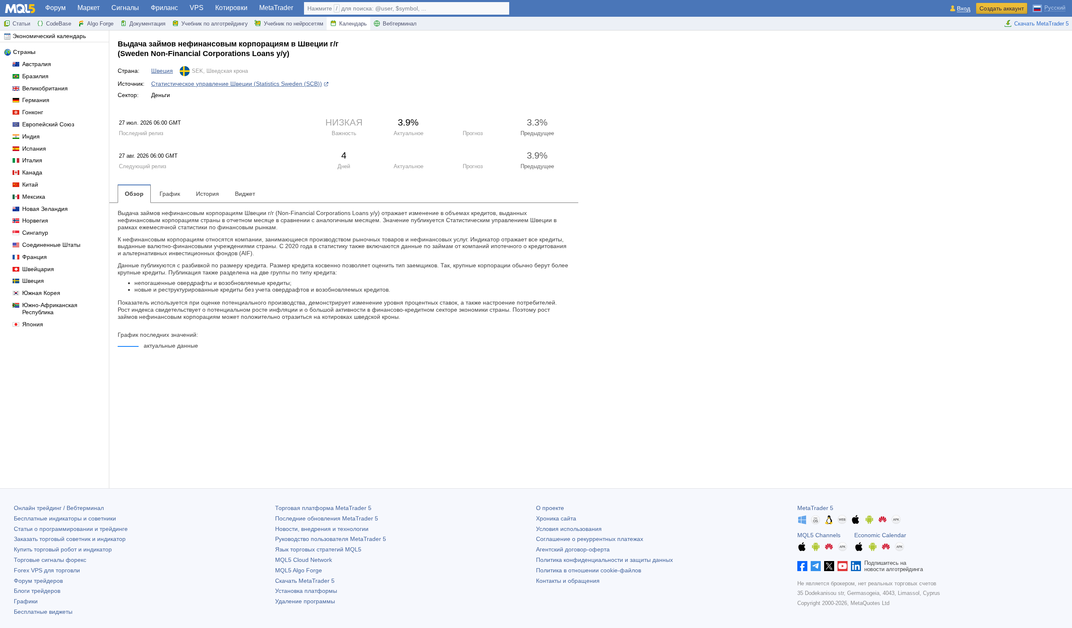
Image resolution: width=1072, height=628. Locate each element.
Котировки (231, 7)
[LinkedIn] (856, 566)
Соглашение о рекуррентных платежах (589, 539)
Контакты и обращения (568, 580)
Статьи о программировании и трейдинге (71, 528)
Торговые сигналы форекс (50, 559)
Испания (34, 148)
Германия (35, 100)
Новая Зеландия (45, 208)
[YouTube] (843, 566)
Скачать (305, 580)
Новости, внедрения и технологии (321, 528)
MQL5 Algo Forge (298, 570)
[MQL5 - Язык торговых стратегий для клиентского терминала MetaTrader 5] (20, 8)
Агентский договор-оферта (573, 549)
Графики (26, 601)
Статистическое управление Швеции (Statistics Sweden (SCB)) (236, 83)
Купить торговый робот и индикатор (63, 549)
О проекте (550, 508)
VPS (197, 7)
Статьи (21, 24)
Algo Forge (100, 24)
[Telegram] (816, 566)
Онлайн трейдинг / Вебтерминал (59, 508)
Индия (31, 136)
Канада (32, 172)
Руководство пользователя (330, 539)
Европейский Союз (48, 124)
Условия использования (569, 528)
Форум (55, 7)
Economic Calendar (880, 535)
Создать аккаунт (1001, 8)
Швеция (33, 280)
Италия (32, 160)
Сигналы (125, 7)
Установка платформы (306, 590)
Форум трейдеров (38, 580)
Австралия (36, 64)
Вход (963, 8)
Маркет (88, 7)
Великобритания (45, 88)
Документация (147, 24)
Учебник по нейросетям (293, 24)
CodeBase (58, 24)
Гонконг (32, 112)
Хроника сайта (556, 518)
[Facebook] (802, 566)
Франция (34, 257)
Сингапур (35, 232)
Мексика (33, 196)
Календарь (353, 24)
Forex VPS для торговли (47, 570)
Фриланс (164, 7)
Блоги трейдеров (37, 590)
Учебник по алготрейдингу (214, 24)
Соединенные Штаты (51, 244)
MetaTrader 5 (815, 508)
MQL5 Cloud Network (303, 559)
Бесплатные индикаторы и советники (65, 518)
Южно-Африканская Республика (49, 308)
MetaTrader (276, 7)
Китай (30, 184)
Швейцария (38, 269)
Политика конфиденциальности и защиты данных (604, 559)
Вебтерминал (400, 24)
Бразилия (35, 76)
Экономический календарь (49, 36)
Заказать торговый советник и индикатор (70, 539)
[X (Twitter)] (829, 566)
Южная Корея (41, 293)
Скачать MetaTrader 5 (1041, 24)
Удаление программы (305, 601)
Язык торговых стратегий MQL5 (318, 549)
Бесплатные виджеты (43, 611)
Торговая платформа (323, 508)
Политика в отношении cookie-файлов (588, 570)
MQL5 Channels (818, 535)
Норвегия (35, 220)
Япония (32, 324)
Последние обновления (326, 518)
